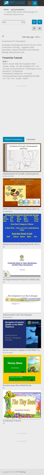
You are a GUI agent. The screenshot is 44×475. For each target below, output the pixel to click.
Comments (31, 139)
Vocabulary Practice (12, 420)
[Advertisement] (22, 110)
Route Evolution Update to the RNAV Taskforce (22, 350)
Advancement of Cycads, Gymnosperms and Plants (22, 173)
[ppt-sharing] (14, 2)
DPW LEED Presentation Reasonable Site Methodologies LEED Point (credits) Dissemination (22, 209)
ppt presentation (17, 9)
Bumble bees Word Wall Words (17, 385)
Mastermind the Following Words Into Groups (22, 244)
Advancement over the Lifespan (17, 314)
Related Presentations (13, 139)
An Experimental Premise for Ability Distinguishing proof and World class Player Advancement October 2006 (22, 279)
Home (6, 9)
